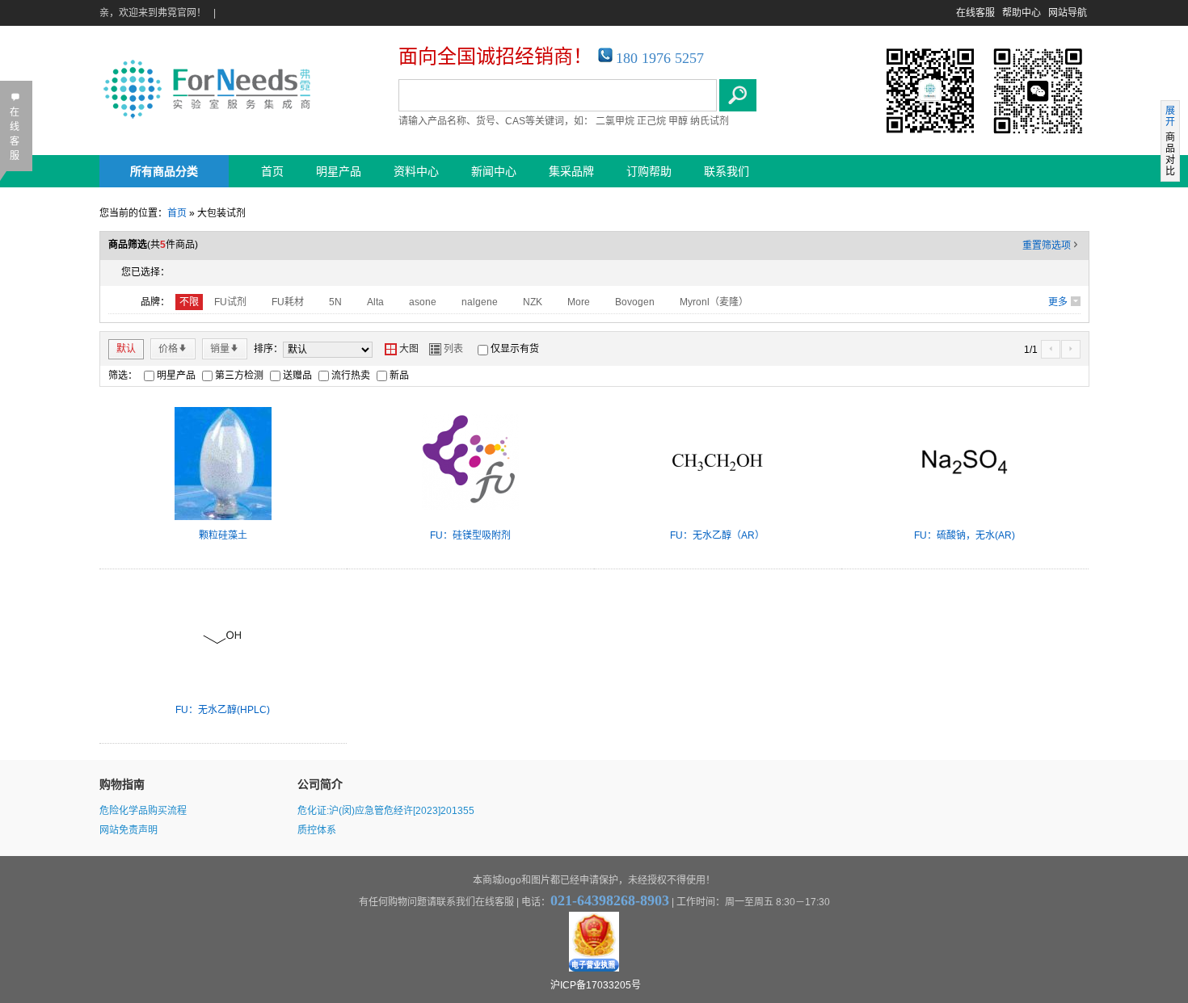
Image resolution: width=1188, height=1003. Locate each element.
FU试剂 (230, 302)
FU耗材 (288, 302)
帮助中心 (1021, 13)
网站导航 (1067, 13)
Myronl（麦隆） (714, 302)
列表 (446, 349)
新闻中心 (493, 171)
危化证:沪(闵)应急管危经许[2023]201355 (385, 810)
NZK (532, 302)
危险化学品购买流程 (143, 810)
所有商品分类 (164, 171)
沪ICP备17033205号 (595, 985)
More (578, 302)
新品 (399, 375)
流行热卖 (350, 375)
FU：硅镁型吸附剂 (470, 535)
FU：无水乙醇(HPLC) (222, 710)
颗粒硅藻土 (223, 535)
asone (422, 302)
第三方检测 (239, 375)
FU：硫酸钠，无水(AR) (964, 535)
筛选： (122, 375)
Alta (375, 302)
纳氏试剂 (709, 121)
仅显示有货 (515, 349)
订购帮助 (649, 171)
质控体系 (316, 830)
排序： (268, 349)
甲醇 (678, 121)
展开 (1170, 116)
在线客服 (975, 13)
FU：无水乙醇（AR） (717, 535)
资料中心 (416, 171)
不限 (189, 302)
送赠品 (297, 375)
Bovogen (635, 302)
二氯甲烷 (615, 121)
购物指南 (122, 784)
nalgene (479, 302)
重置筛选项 (1051, 245)
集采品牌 (571, 171)
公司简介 (320, 784)
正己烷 (651, 121)
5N (335, 302)
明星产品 (338, 171)
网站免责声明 (128, 830)
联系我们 (726, 171)
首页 (272, 171)
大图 (402, 349)
